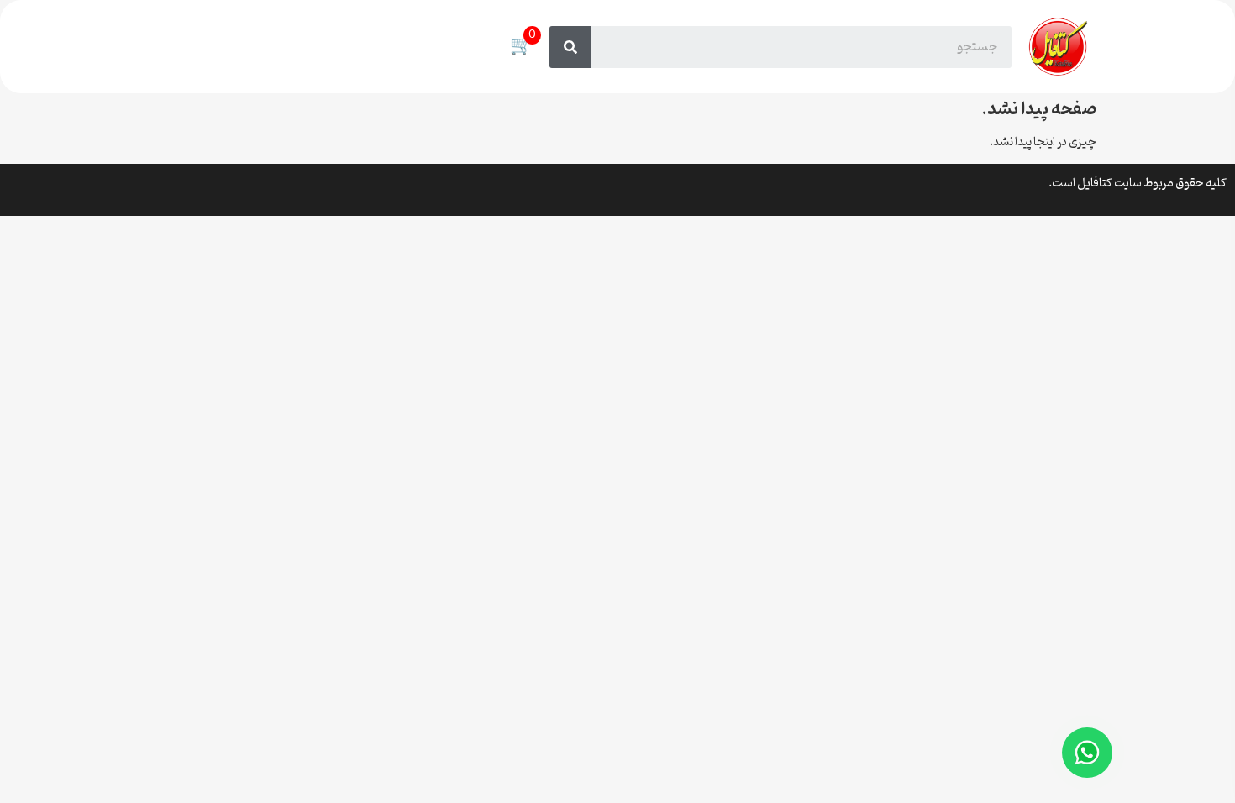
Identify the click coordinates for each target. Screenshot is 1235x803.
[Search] (570, 47)
